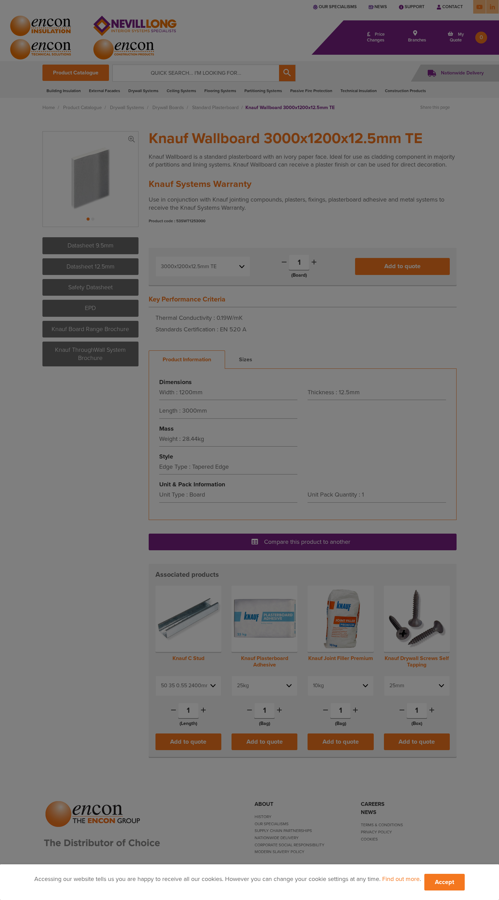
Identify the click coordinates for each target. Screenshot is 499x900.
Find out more (401, 879)
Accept (444, 882)
